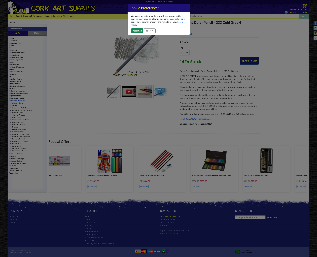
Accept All (137, 30)
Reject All (149, 30)
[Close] (187, 8)
